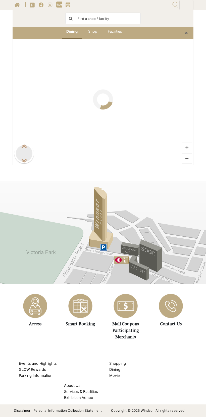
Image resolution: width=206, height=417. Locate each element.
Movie (114, 375)
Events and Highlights (38, 363)
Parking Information (36, 375)
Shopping (117, 363)
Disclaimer (22, 410)
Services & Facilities (81, 391)
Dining (114, 369)
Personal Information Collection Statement (67, 410)
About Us (72, 385)
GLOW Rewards (32, 369)
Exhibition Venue (78, 397)
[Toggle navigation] (186, 5)
